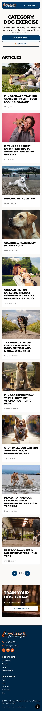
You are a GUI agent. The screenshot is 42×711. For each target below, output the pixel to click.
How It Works (6, 661)
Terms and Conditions (19, 707)
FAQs (3, 680)
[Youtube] (12, 650)
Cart (3, 693)
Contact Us (5, 686)
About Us (5, 664)
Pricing (4, 667)
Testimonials (6, 690)
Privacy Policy (6, 707)
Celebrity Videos (7, 670)
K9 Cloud (12, 703)
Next (27, 573)
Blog (3, 683)
